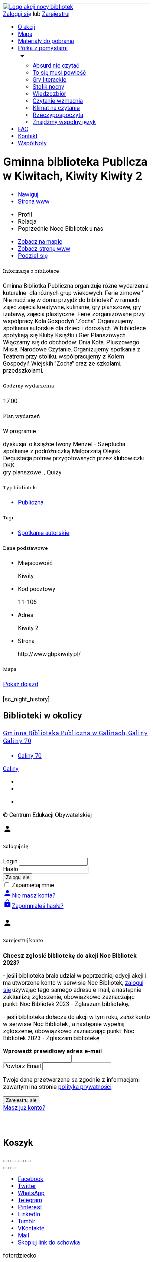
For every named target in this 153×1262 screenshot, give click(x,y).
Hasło (10, 869)
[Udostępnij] (13, 1161)
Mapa (25, 34)
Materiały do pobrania (46, 41)
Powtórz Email (22, 1066)
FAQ (23, 129)
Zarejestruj (55, 13)
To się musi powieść (59, 72)
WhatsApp (31, 1193)
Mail (23, 1235)
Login (10, 861)
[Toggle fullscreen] (21, 1161)
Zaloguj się (17, 13)
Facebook (30, 1178)
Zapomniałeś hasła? (33, 905)
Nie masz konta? (29, 895)
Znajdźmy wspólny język (64, 122)
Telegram (30, 1200)
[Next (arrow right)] (13, 1168)
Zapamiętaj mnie (33, 885)
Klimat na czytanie (56, 107)
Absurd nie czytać (56, 65)
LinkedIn (29, 1214)
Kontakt (28, 136)
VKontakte (31, 1228)
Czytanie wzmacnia (58, 100)
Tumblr (26, 1221)
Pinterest (30, 1207)
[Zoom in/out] (28, 1161)
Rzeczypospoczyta (58, 115)
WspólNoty (32, 143)
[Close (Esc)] (6, 1161)
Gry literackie (49, 79)
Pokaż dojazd (20, 684)
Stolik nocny (48, 86)
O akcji (26, 26)
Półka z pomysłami (43, 48)
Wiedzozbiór (49, 93)
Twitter (27, 1186)
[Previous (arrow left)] (6, 1168)
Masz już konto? (24, 1107)
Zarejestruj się (21, 1100)
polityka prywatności (84, 1086)
